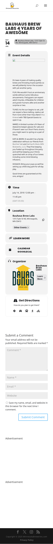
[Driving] (20, 311)
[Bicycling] (38, 311)
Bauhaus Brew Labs (24, 215)
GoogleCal (25, 252)
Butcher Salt (18, 144)
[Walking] (32, 311)
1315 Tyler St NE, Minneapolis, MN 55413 (25, 220)
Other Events (20, 227)
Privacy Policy (26, 540)
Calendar (24, 248)
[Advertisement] (26, 458)
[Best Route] (14, 311)
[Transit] (27, 311)
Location (18, 211)
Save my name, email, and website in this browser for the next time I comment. (26, 406)
